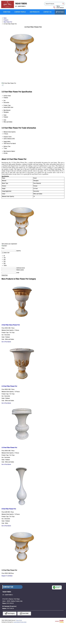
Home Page (6, 12)
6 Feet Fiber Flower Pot (9, 509)
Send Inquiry (60, 12)
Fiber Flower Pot (8, 22)
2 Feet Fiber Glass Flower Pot (11, 325)
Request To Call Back (7, 576)
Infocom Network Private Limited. (19, 622)
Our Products (34, 12)
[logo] (7, 7)
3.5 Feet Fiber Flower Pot (9, 447)
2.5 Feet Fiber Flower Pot (9, 386)
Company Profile (20, 12)
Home (5, 18)
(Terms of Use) (19, 620)
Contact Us (47, 12)
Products (6, 20)
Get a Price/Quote (6, 341)
